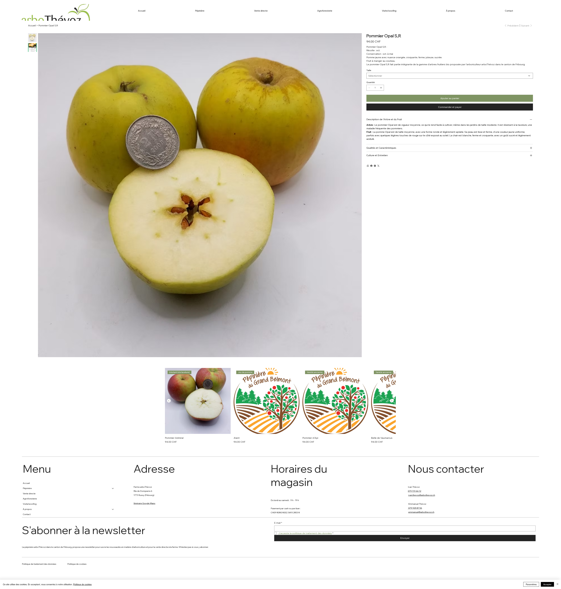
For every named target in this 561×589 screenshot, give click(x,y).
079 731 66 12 (414, 491)
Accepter (547, 584)
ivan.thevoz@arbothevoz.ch (421, 495)
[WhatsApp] (367, 165)
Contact (27, 514)
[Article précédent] (169, 400)
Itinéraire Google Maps (144, 503)
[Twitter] (378, 165)
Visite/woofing (30, 504)
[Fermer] (557, 584)
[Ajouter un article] (381, 88)
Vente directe (29, 493)
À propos (27, 509)
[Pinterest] (374, 165)
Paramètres (531, 584)
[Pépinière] (113, 488)
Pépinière (27, 488)
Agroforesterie (30, 498)
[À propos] (113, 509)
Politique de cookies (76, 564)
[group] (280, 406)
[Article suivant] (391, 400)
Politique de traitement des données (39, 564)
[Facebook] (371, 165)
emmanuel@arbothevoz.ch (421, 512)
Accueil (26, 483)
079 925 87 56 (415, 508)
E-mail (278, 522)
